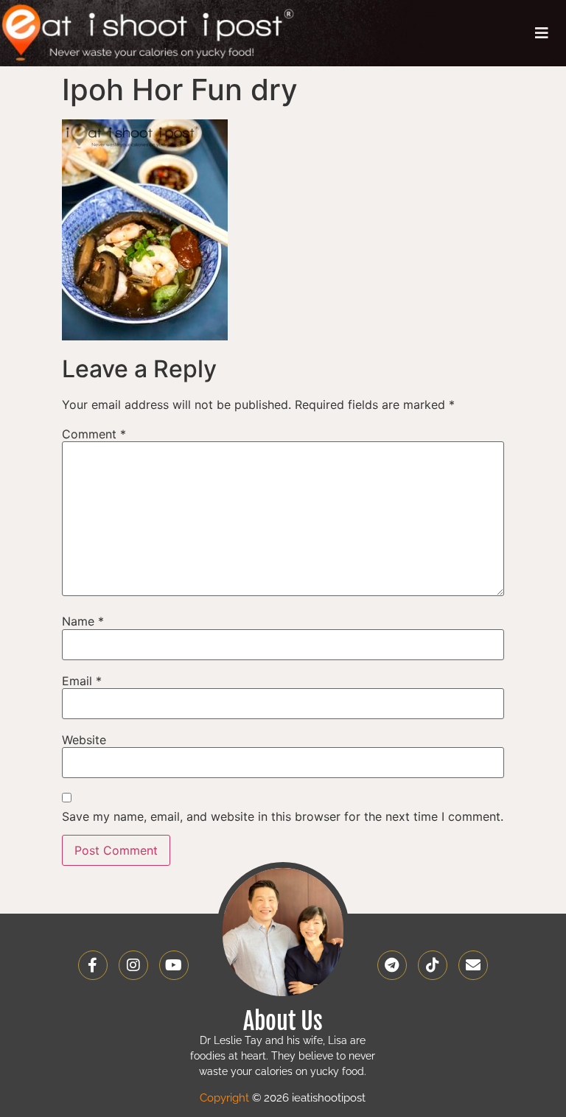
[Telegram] (392, 965)
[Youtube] (174, 965)
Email (82, 681)
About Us (283, 1021)
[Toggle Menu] (541, 33)
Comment (94, 434)
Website (84, 740)
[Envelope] (473, 965)
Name (83, 621)
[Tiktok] (432, 965)
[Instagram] (133, 965)
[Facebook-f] (93, 965)
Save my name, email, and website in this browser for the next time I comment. (282, 816)
